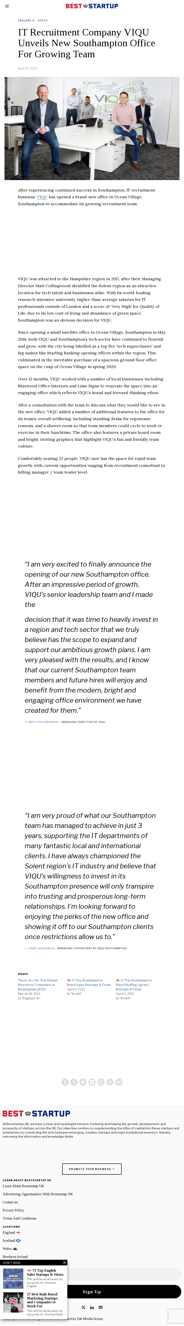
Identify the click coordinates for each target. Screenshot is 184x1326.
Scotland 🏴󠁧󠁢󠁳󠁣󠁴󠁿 (11, 1240)
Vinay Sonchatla (41, 948)
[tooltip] (65, 1082)
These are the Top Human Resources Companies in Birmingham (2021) (37, 984)
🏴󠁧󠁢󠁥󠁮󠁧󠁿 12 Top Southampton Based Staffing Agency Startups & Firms (134, 984)
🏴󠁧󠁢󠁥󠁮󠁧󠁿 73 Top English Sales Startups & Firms (45, 1272)
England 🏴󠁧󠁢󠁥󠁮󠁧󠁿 (26, 20)
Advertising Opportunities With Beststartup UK (38, 1194)
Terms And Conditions (19, 1218)
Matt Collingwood (43, 722)
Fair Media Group (90, 1319)
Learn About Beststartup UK (23, 1186)
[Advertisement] (92, 244)
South (43, 20)
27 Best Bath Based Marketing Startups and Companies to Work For (42, 1300)
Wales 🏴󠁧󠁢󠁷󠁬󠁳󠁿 (10, 1249)
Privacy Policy (13, 1210)
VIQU (42, 196)
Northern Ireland (15, 1257)
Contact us (10, 1202)
